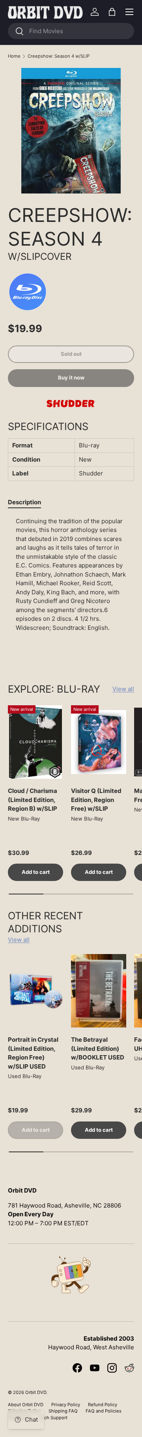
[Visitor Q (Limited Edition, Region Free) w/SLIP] (98, 742)
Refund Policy (102, 1404)
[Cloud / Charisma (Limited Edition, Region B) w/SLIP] (35, 742)
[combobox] (71, 31)
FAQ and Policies (103, 1411)
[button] (112, 12)
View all (123, 689)
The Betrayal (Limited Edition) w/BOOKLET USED (97, 1048)
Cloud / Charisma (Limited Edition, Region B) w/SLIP (32, 799)
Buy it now (71, 377)
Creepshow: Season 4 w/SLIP (59, 56)
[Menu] (129, 12)
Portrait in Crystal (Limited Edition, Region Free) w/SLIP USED (33, 1053)
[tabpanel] (71, 587)
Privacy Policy (65, 1404)
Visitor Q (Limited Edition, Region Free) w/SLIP (96, 799)
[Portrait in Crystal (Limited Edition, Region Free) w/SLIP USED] (35, 991)
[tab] (24, 502)
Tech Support (53, 1417)
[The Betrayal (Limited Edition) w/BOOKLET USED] (98, 991)
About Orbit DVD (25, 1404)
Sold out (71, 354)
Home (14, 56)
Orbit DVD (35, 1392)
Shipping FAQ (63, 1411)
